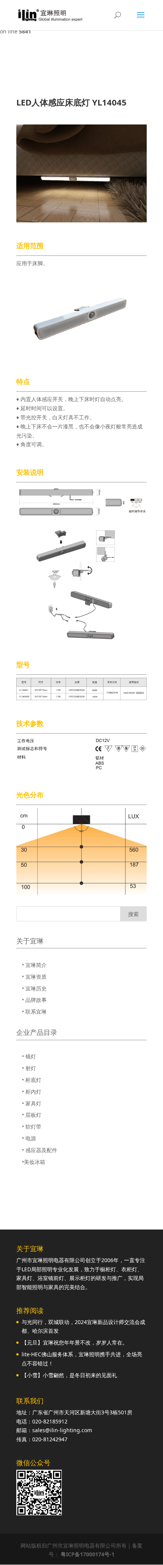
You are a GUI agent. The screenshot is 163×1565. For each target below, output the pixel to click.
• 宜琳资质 (34, 976)
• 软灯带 (31, 1126)
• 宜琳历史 (34, 988)
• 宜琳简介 (34, 964)
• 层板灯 (31, 1114)
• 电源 (29, 1138)
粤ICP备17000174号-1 (87, 1554)
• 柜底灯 (31, 1079)
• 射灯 (29, 1068)
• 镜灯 (29, 1056)
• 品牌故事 (34, 999)
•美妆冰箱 (33, 1161)
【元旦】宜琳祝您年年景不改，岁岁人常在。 (75, 1342)
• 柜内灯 (31, 1091)
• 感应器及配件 (39, 1150)
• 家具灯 (31, 1103)
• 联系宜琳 (34, 1011)
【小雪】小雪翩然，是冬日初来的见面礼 (69, 1375)
